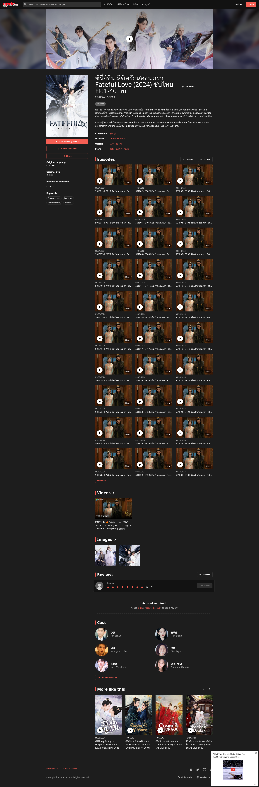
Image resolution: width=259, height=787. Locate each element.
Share (68, 156)
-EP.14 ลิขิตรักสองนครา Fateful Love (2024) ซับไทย (164, 317)
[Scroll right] (210, 689)
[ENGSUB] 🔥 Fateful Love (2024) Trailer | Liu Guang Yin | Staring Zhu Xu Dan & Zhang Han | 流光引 (113, 525)
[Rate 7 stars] (137, 587)
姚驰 (126, 148)
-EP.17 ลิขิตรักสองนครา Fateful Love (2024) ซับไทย (164, 348)
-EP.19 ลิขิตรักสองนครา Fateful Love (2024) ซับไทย (124, 380)
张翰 (112, 148)
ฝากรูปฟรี (146, 4)
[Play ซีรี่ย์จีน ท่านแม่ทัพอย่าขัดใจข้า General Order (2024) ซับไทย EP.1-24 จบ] (190, 730)
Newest (206, 574)
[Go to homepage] (10, 4)
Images (104, 539)
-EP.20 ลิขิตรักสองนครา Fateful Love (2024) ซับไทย (164, 380)
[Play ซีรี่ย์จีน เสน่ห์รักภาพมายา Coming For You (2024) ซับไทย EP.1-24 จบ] (160, 730)
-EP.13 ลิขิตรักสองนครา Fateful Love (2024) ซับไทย (124, 317)
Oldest (207, 159)
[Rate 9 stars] (146, 587)
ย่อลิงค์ (135, 4)
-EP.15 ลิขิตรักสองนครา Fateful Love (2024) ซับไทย (204, 317)
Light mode (186, 777)
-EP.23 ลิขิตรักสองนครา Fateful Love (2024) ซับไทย (164, 411)
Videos (104, 492)
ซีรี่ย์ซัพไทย (108, 4)
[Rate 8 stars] (142, 587)
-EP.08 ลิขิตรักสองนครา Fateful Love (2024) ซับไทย (164, 254)
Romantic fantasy (54, 203)
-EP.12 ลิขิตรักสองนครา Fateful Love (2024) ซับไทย (204, 285)
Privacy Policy (52, 768)
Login (251, 4)
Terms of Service (69, 768)
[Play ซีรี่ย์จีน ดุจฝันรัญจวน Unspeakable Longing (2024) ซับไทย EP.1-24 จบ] (100, 730)
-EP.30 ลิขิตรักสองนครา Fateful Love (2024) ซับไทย (204, 475)
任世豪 (114, 663)
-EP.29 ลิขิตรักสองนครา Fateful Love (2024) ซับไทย (164, 475)
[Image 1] (129, 555)
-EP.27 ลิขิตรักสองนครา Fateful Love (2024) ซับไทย (204, 443)
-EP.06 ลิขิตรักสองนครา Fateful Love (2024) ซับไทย (204, 222)
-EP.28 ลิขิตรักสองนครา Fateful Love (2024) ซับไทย (124, 475)
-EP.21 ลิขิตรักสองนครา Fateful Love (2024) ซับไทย (204, 380)
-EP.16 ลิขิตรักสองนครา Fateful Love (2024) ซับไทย (124, 348)
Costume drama (54, 198)
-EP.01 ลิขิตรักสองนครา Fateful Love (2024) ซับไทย (124, 191)
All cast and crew (106, 677)
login (140, 607)
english (203, 777)
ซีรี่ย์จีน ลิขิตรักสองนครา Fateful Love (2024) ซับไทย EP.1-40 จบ (134, 84)
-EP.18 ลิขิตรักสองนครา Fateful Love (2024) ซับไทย (204, 348)
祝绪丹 (119, 148)
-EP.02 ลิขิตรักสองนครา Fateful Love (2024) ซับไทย (164, 191)
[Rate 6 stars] (132, 587)
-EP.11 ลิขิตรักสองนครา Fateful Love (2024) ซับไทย (164, 285)
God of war (68, 198)
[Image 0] (105, 555)
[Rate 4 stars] (122, 587)
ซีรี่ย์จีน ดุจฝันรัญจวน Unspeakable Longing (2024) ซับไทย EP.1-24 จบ (107, 744)
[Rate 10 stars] (151, 587)
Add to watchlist (68, 148)
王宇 (112, 143)
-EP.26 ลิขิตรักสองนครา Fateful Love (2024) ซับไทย (164, 443)
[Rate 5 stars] (127, 587)
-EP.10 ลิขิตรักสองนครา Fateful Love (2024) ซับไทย (124, 285)
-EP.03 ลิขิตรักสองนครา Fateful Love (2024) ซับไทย (204, 191)
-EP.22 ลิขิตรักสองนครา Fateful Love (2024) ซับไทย (124, 411)
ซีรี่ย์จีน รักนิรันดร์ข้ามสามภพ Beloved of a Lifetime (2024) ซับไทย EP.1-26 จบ (137, 744)
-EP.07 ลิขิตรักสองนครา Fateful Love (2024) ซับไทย (124, 254)
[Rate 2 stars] (112, 587)
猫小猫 (113, 133)
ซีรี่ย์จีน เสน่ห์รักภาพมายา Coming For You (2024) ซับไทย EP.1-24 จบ (169, 744)
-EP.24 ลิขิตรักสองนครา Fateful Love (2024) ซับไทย (204, 411)
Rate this (189, 86)
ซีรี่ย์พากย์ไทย (123, 4)
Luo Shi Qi (176, 663)
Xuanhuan (68, 203)
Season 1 (190, 159)
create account (153, 607)
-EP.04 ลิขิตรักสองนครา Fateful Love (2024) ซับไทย (124, 222)
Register (238, 4)
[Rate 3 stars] (117, 587)
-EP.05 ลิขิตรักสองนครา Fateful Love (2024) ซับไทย (164, 222)
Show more (101, 481)
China (50, 186)
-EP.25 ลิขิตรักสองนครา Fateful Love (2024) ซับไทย (124, 443)
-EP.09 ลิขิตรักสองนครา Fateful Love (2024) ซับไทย (204, 254)
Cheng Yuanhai (117, 138)
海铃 (173, 648)
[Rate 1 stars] (108, 587)
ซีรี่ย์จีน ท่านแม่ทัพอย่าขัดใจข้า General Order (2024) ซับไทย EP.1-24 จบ (199, 744)
